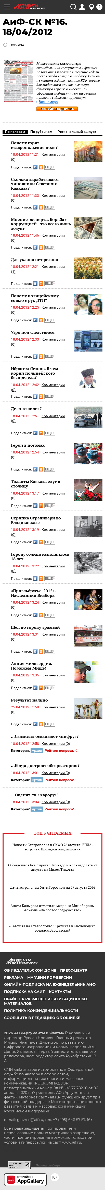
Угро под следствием (33, 332)
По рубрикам (41, 132)
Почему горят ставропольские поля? (34, 145)
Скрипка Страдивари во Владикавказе (36, 520)
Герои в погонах (28, 445)
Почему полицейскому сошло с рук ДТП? (35, 298)
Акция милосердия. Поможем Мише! (31, 666)
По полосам (15, 132)
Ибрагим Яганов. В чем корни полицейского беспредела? (34, 373)
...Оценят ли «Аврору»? (35, 795)
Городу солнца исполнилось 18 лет (40, 556)
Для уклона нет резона (34, 259)
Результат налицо (29, 700)
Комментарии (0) (56, 744)
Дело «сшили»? (26, 408)
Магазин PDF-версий (49, 977)
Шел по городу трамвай (35, 627)
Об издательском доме (30, 970)
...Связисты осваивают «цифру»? (44, 736)
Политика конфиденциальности (41, 1010)
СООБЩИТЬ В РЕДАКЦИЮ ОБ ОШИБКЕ (42, 1018)
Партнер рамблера (48, 1165)
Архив (37, 750)
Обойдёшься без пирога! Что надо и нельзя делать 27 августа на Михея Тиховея (52, 867)
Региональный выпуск (77, 132)
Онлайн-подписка (57, 109)
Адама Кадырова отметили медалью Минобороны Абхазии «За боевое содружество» (52, 907)
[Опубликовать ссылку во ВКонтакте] (35, 167)
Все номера (48, 102)
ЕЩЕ (49, 167)
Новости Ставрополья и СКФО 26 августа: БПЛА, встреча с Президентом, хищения (52, 847)
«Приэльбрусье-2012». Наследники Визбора (33, 593)
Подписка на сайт (24, 991)
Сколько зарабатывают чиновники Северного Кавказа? (35, 184)
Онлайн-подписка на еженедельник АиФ (50, 984)
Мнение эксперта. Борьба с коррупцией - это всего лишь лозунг (41, 224)
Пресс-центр (73, 970)
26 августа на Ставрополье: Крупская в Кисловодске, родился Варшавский (53, 928)
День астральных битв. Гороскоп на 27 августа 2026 (52, 887)
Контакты (60, 991)
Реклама (13, 977)
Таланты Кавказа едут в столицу (35, 484)
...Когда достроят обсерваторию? (45, 765)
